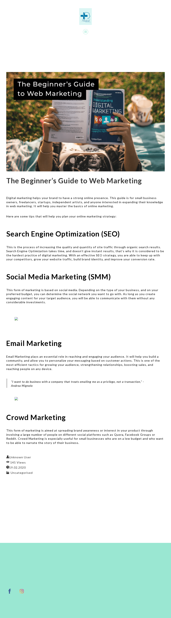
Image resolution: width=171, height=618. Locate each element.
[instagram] (21, 591)
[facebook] (9, 591)
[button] (85, 31)
